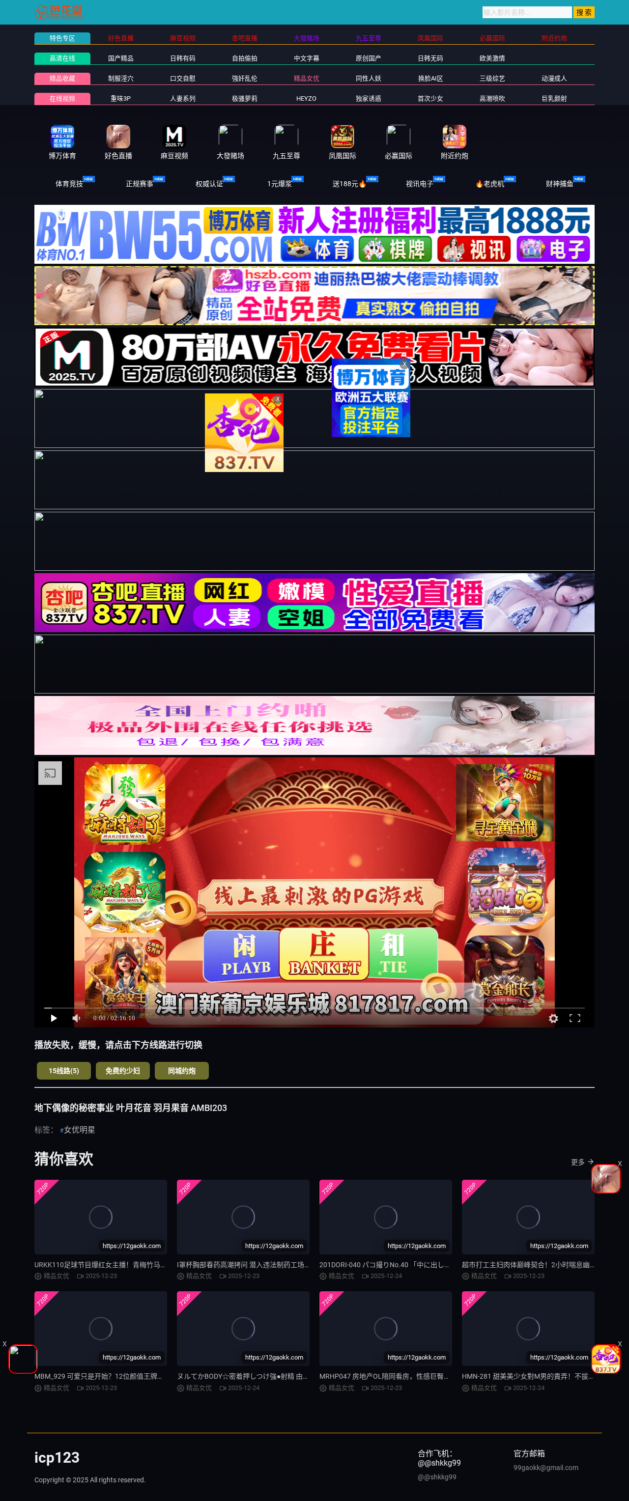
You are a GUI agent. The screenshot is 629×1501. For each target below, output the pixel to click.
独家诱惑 (368, 98)
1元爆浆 (279, 184)
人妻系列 (183, 98)
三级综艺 (492, 78)
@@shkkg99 (437, 1477)
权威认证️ (209, 184)
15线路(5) (64, 1071)
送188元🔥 (350, 184)
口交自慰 (183, 78)
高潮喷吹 (492, 98)
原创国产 (368, 58)
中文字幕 (306, 58)
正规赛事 (139, 184)
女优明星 (79, 1130)
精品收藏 (62, 78)
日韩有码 (183, 58)
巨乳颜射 (554, 98)
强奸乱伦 (244, 78)
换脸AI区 (430, 78)
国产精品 (121, 58)
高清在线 (62, 58)
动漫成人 (554, 78)
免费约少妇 (123, 1071)
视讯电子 (419, 184)
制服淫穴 (121, 78)
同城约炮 (182, 1071)
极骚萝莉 (244, 98)
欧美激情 (492, 58)
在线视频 (62, 98)
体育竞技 (69, 184)
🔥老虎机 (489, 184)
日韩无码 (430, 58)
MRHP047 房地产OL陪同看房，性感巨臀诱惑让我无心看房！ (412, 1376)
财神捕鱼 (559, 184)
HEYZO (306, 98)
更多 (578, 1162)
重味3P (121, 98)
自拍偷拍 (244, 58)
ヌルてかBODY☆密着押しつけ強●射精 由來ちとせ (253, 1376)
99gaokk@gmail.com (546, 1468)
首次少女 (430, 98)
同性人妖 (368, 78)
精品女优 (306, 78)
